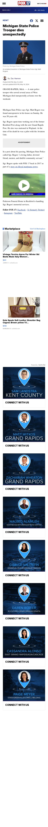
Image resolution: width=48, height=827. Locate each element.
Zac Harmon (16, 78)
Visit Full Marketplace (37, 229)
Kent (6, 20)
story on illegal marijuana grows (24, 166)
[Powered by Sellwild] (41, 365)
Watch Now (41, 3)
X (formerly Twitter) (36, 209)
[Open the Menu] (4, 3)
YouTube (18, 213)
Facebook (21, 209)
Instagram (8, 213)
